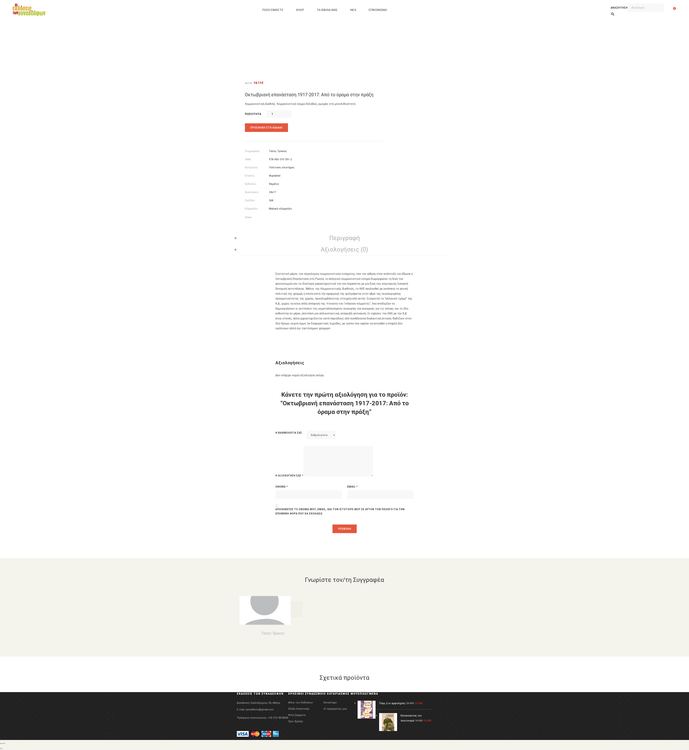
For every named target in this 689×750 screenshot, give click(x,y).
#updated (274, 175)
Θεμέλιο (274, 184)
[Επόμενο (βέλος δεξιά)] (1, 748)
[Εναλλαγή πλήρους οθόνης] (1, 743)
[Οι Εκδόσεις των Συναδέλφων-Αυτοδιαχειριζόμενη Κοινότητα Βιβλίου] (29, 10)
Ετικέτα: (250, 175)
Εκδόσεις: (251, 184)
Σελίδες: (250, 200)
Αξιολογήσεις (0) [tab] (344, 249)
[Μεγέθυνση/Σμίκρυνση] (0, 743)
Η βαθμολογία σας (288, 432)
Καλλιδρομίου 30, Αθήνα (265, 702)
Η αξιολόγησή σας (289, 475)
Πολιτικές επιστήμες (282, 167)
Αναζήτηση (619, 7)
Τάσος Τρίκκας (278, 151)
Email (352, 486)
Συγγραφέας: (252, 151)
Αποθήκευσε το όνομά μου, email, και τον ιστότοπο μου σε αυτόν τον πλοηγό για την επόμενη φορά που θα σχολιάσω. (340, 511)
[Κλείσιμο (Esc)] (4, 743)
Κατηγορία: (251, 167)
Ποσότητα (253, 114)
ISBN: (248, 159)
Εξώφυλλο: (251, 208)
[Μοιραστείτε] (3, 743)
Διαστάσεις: (252, 192)
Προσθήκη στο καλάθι (266, 127)
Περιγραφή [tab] (344, 237)
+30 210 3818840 (278, 717)
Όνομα (281, 486)
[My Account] (668, 9)
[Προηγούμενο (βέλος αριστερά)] (0, 748)
